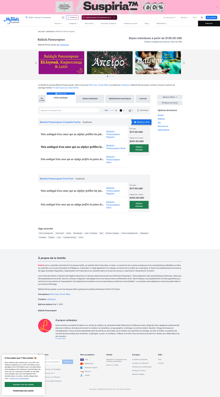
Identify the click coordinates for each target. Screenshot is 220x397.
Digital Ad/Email (163, 130)
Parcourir (57, 23)
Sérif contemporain (46, 233)
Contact (161, 363)
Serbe (68, 233)
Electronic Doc (163, 126)
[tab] (107, 76)
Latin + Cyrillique (91, 233)
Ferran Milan (103, 85)
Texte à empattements (129, 233)
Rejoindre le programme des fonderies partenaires (116, 360)
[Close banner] (114, 17)
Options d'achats (139, 148)
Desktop (161, 115)
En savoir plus (60, 338)
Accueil (41, 31)
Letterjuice (50, 31)
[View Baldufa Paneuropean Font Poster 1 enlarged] (61, 62)
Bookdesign (78, 233)
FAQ (159, 359)
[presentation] (36, 63)
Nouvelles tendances (108, 23)
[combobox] (51, 17)
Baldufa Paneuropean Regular (113, 134)
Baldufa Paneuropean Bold (115, 147)
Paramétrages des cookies (23, 390)
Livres (81, 237)
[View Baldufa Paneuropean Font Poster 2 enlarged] (110, 62)
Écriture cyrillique (112, 233)
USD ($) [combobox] (183, 17)
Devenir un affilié (112, 365)
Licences (143, 98)
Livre (59, 237)
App (159, 122)
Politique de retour (139, 370)
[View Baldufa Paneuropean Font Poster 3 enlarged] (158, 62)
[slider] (110, 110)
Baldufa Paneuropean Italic (113, 159)
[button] (217, 7)
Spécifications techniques (120, 98)
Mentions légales (138, 374)
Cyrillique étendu (69, 237)
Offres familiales (61, 97)
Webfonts (161, 119)
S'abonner (209, 23)
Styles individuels (90, 98)
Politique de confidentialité (141, 367)
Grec (101, 233)
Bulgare (51, 237)
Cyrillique (42, 237)
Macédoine (144, 233)
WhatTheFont (161, 23)
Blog (146, 23)
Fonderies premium (131, 23)
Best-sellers (89, 23)
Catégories (72, 23)
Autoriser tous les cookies (23, 384)
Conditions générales (140, 359)
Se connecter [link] (211, 17)
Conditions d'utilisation (140, 363)
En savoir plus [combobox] (169, 17)
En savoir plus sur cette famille (65, 87)
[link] (26, 17)
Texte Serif (60, 233)
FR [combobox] (194, 17)
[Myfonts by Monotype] (11, 20)
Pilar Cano (93, 85)
